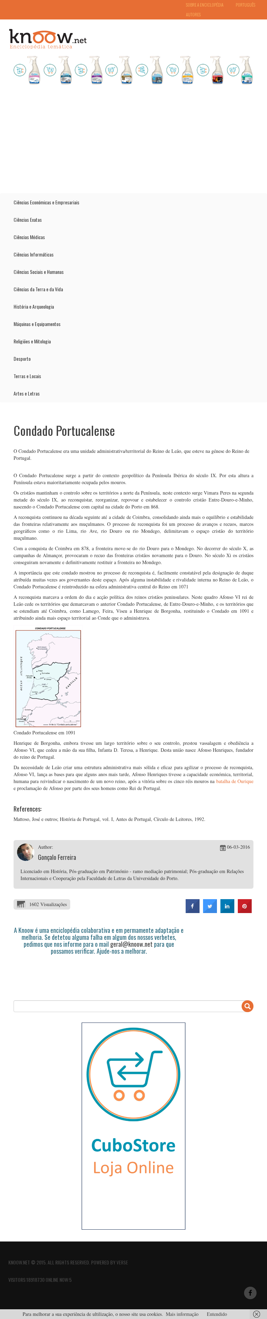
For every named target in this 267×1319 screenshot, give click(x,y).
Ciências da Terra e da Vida (38, 289)
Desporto (22, 358)
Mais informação (182, 1314)
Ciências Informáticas (34, 254)
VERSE (122, 1262)
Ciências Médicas (29, 237)
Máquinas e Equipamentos (37, 323)
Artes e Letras (27, 393)
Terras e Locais (27, 376)
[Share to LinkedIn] (227, 910)
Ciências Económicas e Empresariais (46, 202)
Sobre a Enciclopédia (205, 5)
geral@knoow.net (131, 943)
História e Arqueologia (34, 306)
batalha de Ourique (235, 781)
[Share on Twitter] (210, 910)
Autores (193, 14)
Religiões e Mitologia (32, 341)
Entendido (217, 1314)
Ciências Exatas (28, 219)
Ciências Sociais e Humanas (39, 271)
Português (245, 5)
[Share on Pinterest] (245, 910)
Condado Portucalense (64, 430)
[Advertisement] (133, 141)
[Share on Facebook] (193, 910)
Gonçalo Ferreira (57, 857)
